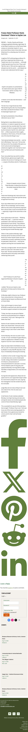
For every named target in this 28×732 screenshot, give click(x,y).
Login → (4, 596)
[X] (14, 713)
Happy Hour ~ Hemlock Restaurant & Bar (12, 674)
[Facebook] (9, 713)
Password (6, 605)
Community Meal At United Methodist (12, 653)
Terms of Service (24, 728)
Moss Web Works (20, 717)
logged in (10, 588)
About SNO (25, 721)
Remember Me (8, 610)
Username (6, 600)
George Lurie (4, 38)
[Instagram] (18, 713)
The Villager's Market (7, 659)
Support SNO (25, 724)
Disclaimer (25, 729)
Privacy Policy (24, 726)
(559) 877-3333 (3, 701)
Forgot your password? (10, 612)
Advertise (25, 723)
